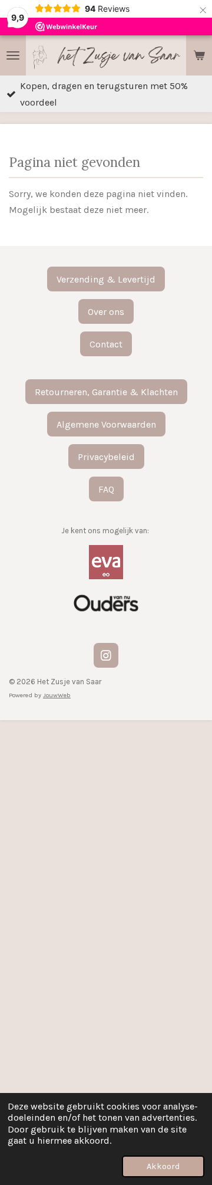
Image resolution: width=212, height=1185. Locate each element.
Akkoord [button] (163, 1166)
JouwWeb (57, 695)
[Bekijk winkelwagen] (199, 55)
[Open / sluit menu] (13, 55)
